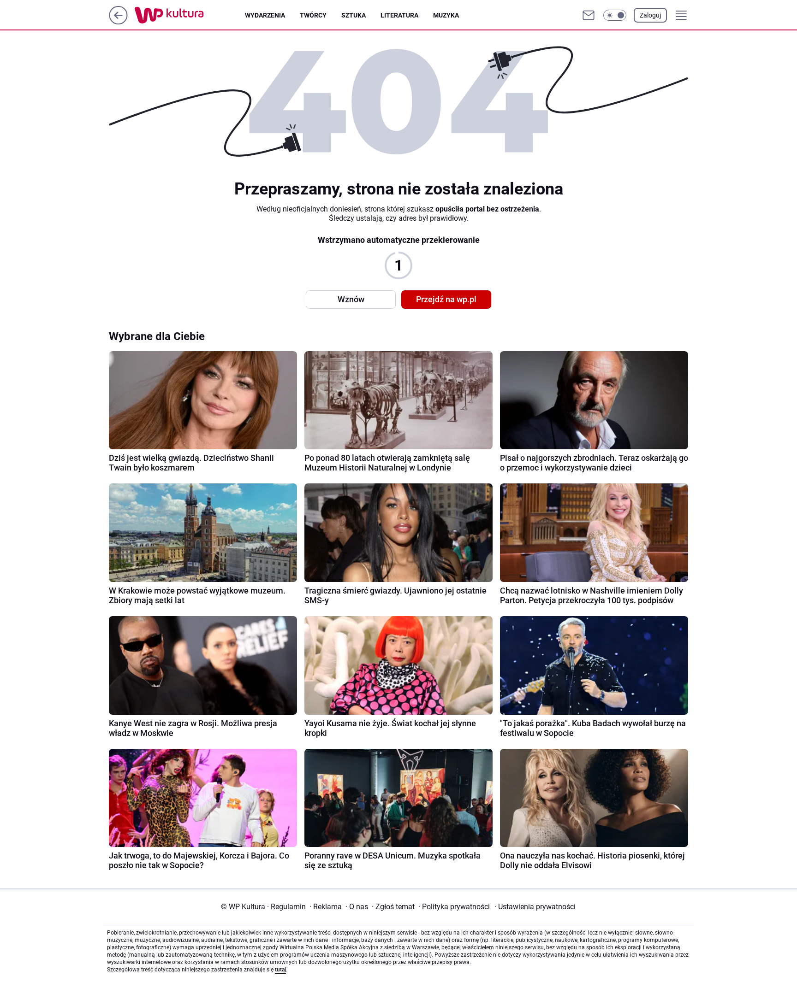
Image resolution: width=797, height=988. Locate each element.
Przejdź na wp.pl (446, 299)
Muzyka (446, 15)
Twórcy (313, 15)
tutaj (280, 969)
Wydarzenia (265, 15)
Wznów (351, 299)
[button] (614, 15)
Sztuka (353, 15)
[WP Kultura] (190, 15)
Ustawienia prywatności (535, 906)
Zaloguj (650, 15)
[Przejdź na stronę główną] (118, 22)
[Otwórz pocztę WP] (588, 15)
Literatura (399, 15)
